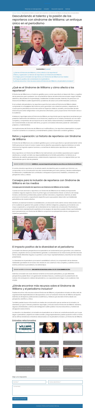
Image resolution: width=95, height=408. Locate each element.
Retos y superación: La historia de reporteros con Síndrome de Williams (37, 75)
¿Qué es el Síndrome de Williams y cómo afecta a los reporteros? (35, 72)
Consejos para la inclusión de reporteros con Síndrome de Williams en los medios (40, 77)
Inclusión (46, 9)
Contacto (38, 406)
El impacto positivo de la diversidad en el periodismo (31, 79)
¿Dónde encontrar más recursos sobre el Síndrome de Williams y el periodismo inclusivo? (43, 81)
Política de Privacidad (48, 406)
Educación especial (57, 9)
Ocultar (47, 69)
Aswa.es (47, 3)
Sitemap (56, 406)
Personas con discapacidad (33, 9)
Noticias (67, 9)
